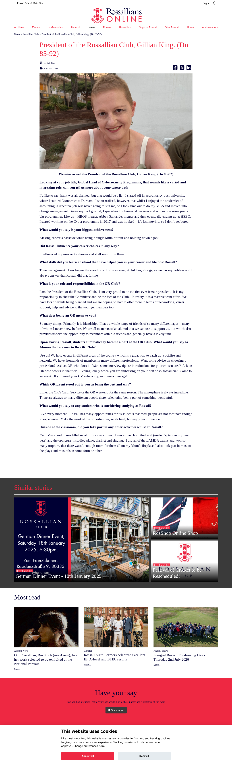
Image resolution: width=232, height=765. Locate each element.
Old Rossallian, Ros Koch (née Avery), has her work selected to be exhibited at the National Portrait (45, 659)
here (102, 745)
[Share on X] (182, 68)
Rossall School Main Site (30, 3)
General (88, 650)
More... (18, 669)
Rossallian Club (31, 34)
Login (206, 3)
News (17, 34)
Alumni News (21, 650)
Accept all (88, 756)
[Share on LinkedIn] (189, 68)
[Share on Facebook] (175, 68)
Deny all (144, 756)
